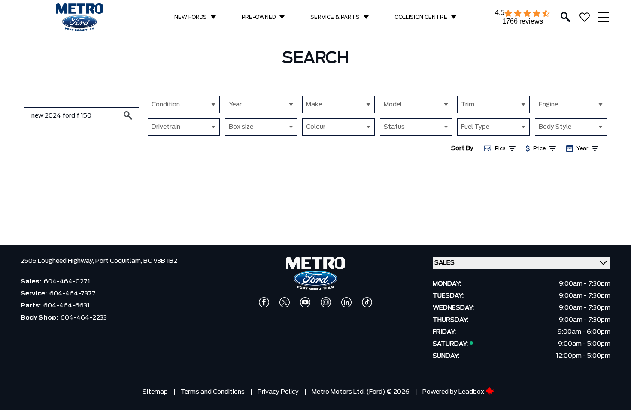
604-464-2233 (84, 318)
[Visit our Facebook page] (264, 302)
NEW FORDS (190, 17)
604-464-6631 (66, 306)
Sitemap (155, 392)
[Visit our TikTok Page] (367, 302)
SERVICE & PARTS (335, 17)
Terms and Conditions (213, 392)
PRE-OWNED (259, 17)
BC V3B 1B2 (160, 261)
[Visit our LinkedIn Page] (346, 302)
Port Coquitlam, (119, 261)
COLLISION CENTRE (420, 17)
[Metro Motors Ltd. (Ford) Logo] (80, 17)
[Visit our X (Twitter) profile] (284, 302)
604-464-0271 (67, 282)
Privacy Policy (278, 392)
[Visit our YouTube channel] (305, 302)
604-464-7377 (72, 294)
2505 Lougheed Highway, (58, 261)
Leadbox (471, 392)
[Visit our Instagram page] (326, 302)
